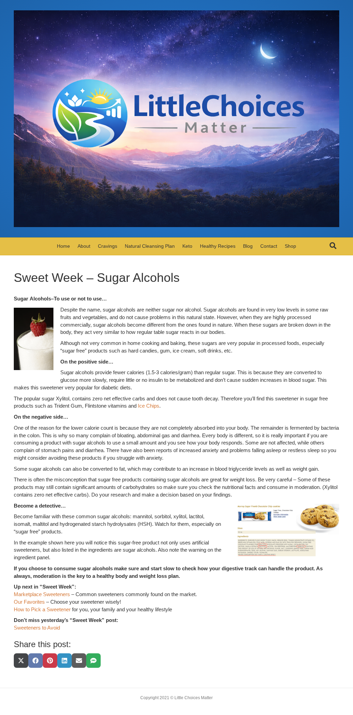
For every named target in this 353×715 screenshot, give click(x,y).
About (84, 246)
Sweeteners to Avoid (37, 628)
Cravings (107, 246)
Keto (187, 246)
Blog (248, 246)
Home (63, 246)
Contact (268, 246)
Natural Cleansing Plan (150, 246)
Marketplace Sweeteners (42, 594)
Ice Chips (148, 406)
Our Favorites (29, 602)
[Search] (333, 245)
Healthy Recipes (217, 246)
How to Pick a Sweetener (42, 609)
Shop (290, 246)
